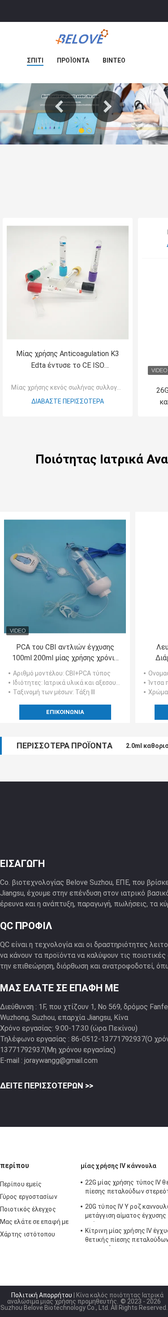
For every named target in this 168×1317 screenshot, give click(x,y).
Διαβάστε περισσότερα (67, 401)
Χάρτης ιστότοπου (28, 1234)
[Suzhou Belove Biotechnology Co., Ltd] (84, 39)
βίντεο (114, 60)
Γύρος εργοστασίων (28, 1196)
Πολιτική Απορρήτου (41, 1295)
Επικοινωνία (65, 712)
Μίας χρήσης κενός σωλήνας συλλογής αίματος (80, 387)
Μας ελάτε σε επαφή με (34, 1221)
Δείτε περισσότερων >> (46, 1085)
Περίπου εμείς (21, 1184)
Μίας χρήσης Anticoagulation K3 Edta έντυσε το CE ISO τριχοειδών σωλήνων (67, 360)
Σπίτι (35, 60)
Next (107, 106)
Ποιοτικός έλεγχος (28, 1209)
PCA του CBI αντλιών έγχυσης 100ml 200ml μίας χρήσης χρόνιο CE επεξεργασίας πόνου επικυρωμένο (65, 653)
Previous (60, 106)
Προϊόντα (73, 60)
